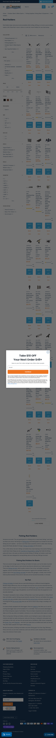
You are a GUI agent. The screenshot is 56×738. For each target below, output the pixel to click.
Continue (28, 372)
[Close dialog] (48, 352)
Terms (15, 383)
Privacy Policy (10, 383)
